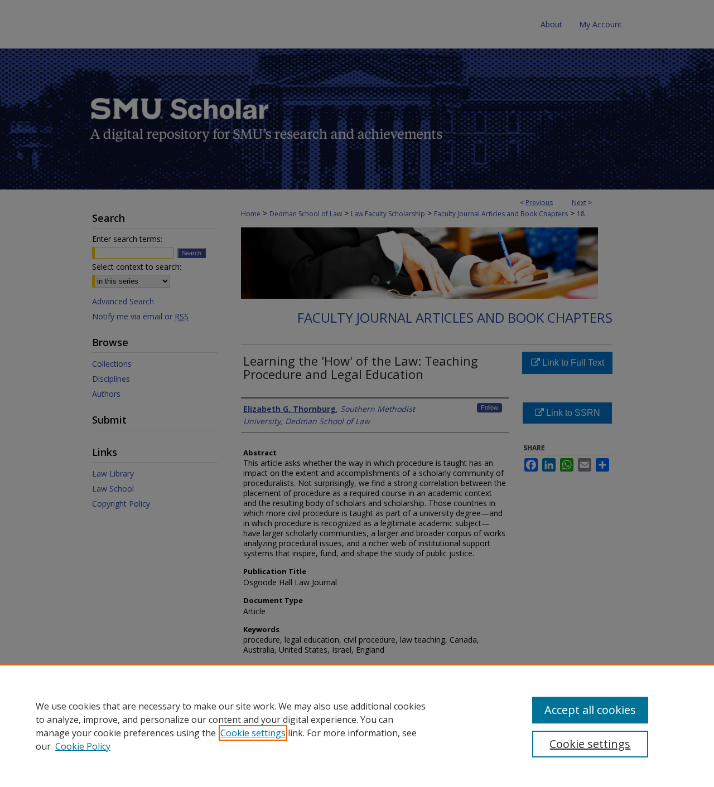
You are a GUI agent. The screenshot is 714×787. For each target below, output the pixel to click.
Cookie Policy (82, 746)
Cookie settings (253, 733)
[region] (357, 725)
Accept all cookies (590, 709)
